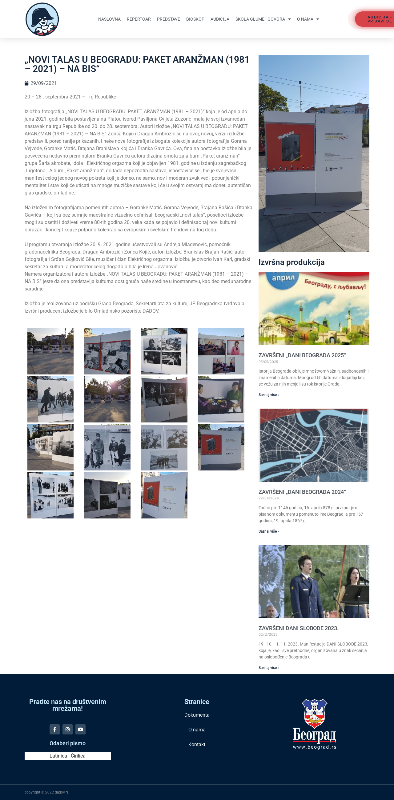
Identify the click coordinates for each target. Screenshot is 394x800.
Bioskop (195, 19)
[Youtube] (80, 729)
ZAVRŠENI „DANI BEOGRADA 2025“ (302, 355)
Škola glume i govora (260, 19)
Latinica (58, 756)
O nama (305, 19)
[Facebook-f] (55, 729)
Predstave (168, 19)
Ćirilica (78, 756)
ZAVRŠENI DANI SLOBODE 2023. (299, 628)
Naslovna (109, 19)
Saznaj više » (269, 395)
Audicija (220, 19)
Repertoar (139, 19)
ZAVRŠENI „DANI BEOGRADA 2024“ (302, 492)
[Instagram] (67, 729)
